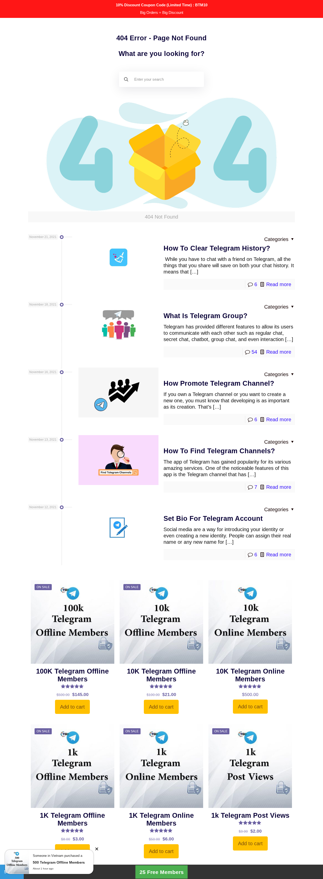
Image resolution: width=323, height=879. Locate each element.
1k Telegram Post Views (250, 815)
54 (254, 352)
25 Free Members (162, 872)
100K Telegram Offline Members (72, 675)
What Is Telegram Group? (206, 316)
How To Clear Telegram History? (217, 248)
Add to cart (72, 707)
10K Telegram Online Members (250, 675)
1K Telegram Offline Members (72, 819)
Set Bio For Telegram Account (213, 518)
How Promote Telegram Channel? (219, 383)
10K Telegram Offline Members (161, 675)
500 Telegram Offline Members (59, 862)
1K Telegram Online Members (161, 819)
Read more (278, 284)
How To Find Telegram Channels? (219, 451)
